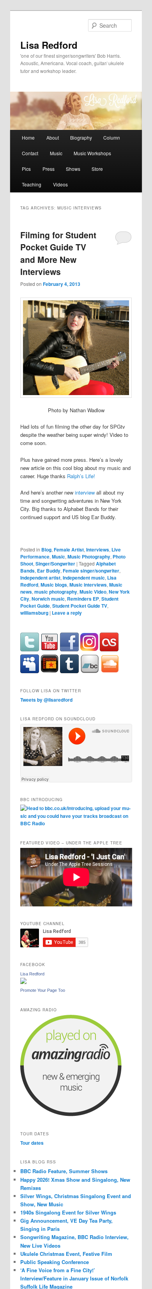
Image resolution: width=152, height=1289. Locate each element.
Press (48, 168)
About (52, 137)
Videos (60, 184)
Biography (81, 137)
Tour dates (32, 1142)
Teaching (31, 184)
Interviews (97, 549)
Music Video (93, 591)
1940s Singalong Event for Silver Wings (68, 1212)
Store (97, 168)
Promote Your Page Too (42, 990)
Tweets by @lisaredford (46, 699)
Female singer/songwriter (91, 570)
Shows (73, 168)
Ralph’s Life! (81, 476)
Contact (30, 153)
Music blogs (54, 584)
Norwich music (48, 598)
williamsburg (34, 612)
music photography (55, 591)
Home (28, 137)
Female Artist (69, 549)
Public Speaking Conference (54, 1262)
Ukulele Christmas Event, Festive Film (66, 1253)
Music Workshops (92, 153)
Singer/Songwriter (55, 563)
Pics (26, 168)
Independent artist (40, 577)
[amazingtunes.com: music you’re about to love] (71, 1114)
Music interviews (88, 584)
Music (56, 153)
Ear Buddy (48, 570)
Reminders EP (83, 598)
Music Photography (88, 556)
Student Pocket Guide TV (79, 605)
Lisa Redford (49, 44)
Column (111, 137)
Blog (46, 549)
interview (85, 492)
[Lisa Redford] (23, 982)
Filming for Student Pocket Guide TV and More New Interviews (58, 253)
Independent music (84, 577)
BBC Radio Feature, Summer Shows (64, 1171)
